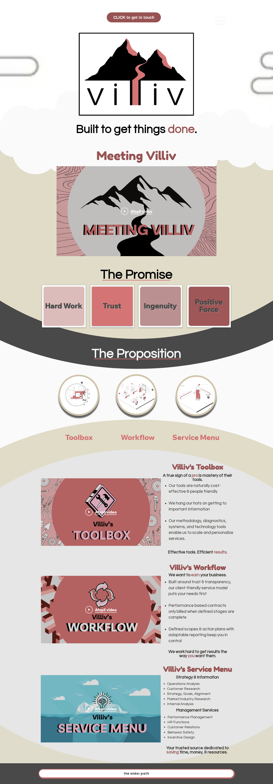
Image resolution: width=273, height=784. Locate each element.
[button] (220, 20)
